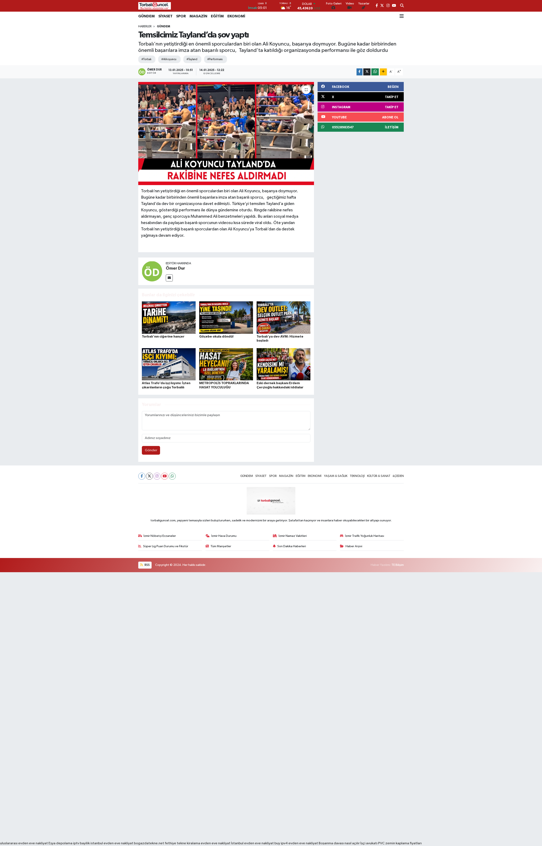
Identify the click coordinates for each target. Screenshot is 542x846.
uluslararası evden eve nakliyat (24, 843)
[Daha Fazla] (383, 71)
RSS (147, 564)
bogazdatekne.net (149, 843)
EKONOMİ (236, 16)
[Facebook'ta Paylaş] (359, 71)
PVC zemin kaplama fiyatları (400, 843)
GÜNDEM (146, 16)
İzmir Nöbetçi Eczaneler (160, 535)
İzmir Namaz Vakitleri (293, 535)
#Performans (215, 59)
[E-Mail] (169, 277)
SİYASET (165, 16)
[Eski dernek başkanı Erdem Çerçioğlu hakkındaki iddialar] (283, 364)
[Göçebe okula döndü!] (226, 317)
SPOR (181, 16)
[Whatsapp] (172, 476)
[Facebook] (141, 476)
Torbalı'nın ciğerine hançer (163, 336)
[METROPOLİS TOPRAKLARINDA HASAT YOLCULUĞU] (226, 364)
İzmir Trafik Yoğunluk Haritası (364, 535)
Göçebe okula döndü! (216, 336)
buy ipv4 (281, 843)
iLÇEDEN (398, 476)
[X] (149, 476)
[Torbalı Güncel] (154, 6)
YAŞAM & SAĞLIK (335, 476)
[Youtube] (164, 476)
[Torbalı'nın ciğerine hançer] (169, 317)
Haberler (145, 26)
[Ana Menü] (402, 16)
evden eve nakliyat (215, 843)
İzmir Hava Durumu (223, 535)
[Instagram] (156, 476)
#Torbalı (146, 59)
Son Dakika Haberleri (291, 546)
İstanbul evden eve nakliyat (252, 843)
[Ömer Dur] (152, 271)
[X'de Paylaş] (367, 71)
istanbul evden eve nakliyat (111, 843)
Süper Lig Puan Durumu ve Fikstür (165, 546)
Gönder (151, 450)
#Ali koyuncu (168, 59)
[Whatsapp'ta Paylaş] (375, 71)
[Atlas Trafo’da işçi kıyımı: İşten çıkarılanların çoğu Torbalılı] (169, 364)
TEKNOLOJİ (357, 476)
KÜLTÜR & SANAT (378, 476)
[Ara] (402, 6)
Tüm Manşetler (220, 546)
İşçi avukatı (368, 843)
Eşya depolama (60, 843)
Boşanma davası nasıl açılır (339, 843)
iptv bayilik (81, 843)
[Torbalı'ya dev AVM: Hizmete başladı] (283, 317)
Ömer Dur (175, 268)
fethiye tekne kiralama (182, 843)
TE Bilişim (397, 564)
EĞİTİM (217, 16)
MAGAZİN (198, 16)
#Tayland (192, 59)
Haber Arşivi (354, 546)
